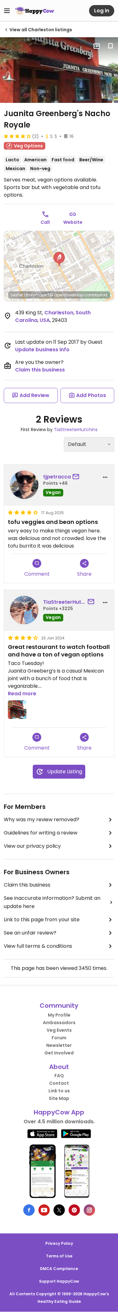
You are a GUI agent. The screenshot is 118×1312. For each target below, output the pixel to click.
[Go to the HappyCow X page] (59, 1210)
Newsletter (59, 1045)
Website (72, 222)
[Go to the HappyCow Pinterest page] (74, 1210)
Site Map (59, 1098)
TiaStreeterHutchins (76, 429)
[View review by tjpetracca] (24, 485)
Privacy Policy (59, 1243)
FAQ (59, 1075)
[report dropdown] (105, 477)
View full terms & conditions (38, 946)
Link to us (59, 1091)
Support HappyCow (59, 1281)
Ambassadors (59, 1022)
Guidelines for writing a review (40, 832)
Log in (101, 10)
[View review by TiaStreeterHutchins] (24, 610)
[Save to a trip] (96, 46)
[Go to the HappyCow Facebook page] (29, 1210)
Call (45, 222)
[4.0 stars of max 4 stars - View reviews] (17, 136)
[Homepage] (34, 10)
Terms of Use (59, 1256)
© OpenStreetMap (66, 295)
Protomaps (36, 295)
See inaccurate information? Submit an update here (52, 902)
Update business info (42, 349)
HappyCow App (59, 1112)
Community (59, 1005)
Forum (59, 1038)
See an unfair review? (30, 932)
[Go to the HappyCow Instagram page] (89, 1210)
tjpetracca (57, 476)
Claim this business (40, 369)
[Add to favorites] (110, 46)
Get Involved (59, 1053)
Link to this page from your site (42, 919)
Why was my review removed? (41, 819)
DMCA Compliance (59, 1268)
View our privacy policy (32, 846)
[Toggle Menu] (7, 11)
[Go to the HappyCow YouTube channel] (44, 1210)
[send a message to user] (77, 477)
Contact (59, 1083)
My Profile (59, 1015)
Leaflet (17, 295)
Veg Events (59, 1030)
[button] (59, 259)
